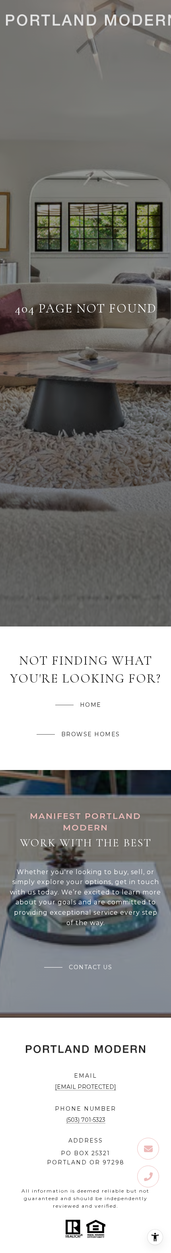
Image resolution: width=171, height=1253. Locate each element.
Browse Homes (90, 734)
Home (90, 704)
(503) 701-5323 (85, 1119)
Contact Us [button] (90, 967)
